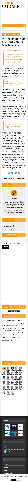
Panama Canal (10, 49)
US (10, 340)
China (9, 323)
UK (19, 337)
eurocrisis (21, 325)
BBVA (20, 320)
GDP (23, 328)
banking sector (11, 320)
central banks (4, 323)
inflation (6, 333)
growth (15, 330)
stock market (9, 337)
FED (14, 328)
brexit (23, 320)
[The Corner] (14, 4)
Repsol (15, 335)
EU (15, 325)
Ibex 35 (23, 330)
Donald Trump (19, 323)
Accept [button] (13, 480)
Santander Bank (20, 334)
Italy (11, 332)
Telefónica (15, 337)
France (20, 328)
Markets (13, 332)
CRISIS (12, 323)
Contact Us (6, 467)
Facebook (9, 447)
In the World (8, 34)
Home (4, 34)
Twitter (9, 452)
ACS (3, 320)
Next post (20, 178)
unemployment (5, 340)
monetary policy (19, 333)
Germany (5, 331)
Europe (4, 328)
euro (17, 325)
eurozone (9, 328)
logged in (12, 229)
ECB (3, 325)
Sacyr (16, 49)
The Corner (9, 50)
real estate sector (6, 334)
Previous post (9, 178)
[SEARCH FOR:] (14, 28)
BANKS (17, 320)
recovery (11, 334)
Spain (4, 337)
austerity (5, 320)
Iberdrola (19, 330)
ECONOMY (8, 325)
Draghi (23, 323)
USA (12, 340)
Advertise (6, 470)
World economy (16, 34)
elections (12, 325)
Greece (10, 331)
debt (15, 323)
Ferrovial (16, 328)
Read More (18, 480)
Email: (14, 239)
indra (3, 332)
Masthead (6, 464)
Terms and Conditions (8, 473)
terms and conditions (15, 243)
